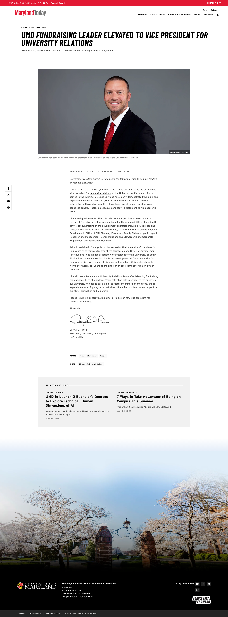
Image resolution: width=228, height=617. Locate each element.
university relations (100, 193)
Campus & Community (88, 356)
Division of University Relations (90, 364)
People (102, 356)
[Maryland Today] (30, 13)
